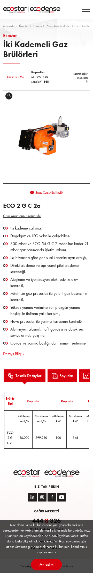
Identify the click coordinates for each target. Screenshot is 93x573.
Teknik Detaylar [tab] (28, 375)
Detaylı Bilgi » (13, 353)
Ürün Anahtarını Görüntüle (22, 215)
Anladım (46, 564)
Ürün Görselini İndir (48, 192)
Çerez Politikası (54, 541)
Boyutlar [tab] (66, 375)
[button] (46, 77)
